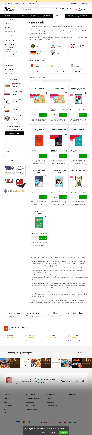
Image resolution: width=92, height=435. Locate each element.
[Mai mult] (82, 16)
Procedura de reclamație (31, 409)
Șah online (10, 65)
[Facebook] (73, 381)
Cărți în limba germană (12, 54)
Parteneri (6, 409)
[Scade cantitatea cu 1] (32, 115)
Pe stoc (15, 155)
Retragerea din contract (31, 405)
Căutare (57, 9)
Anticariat (10, 61)
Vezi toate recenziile (21, 330)
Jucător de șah (10, 47)
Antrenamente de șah (52, 405)
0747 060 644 (66, 8)
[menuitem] (8, 16)
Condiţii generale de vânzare (28, 3)
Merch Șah (10, 69)
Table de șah (11, 36)
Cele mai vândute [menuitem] (59, 80)
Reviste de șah (50, 402)
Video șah (49, 398)
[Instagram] (76, 381)
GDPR (5, 413)
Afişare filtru (14, 160)
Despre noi (17, 3)
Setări (43, 432)
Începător (9, 49)
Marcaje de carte (11, 56)
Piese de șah (11, 31)
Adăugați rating (14, 133)
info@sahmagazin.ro (48, 379)
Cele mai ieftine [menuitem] (35, 80)
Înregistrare (84, 3)
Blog (5, 3)
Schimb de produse (30, 402)
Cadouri (9, 73)
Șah (8, 27)
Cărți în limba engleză (12, 52)
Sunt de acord (64, 432)
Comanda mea (29, 413)
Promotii (9, 23)
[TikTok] (83, 381)
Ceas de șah (11, 40)
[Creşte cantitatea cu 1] (36, 115)
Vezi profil (81, 352)
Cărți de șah (10, 44)
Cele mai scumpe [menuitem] (46, 80)
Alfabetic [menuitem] (69, 80)
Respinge (53, 432)
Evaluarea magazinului (9, 405)
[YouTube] (80, 381)
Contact (10, 3)
